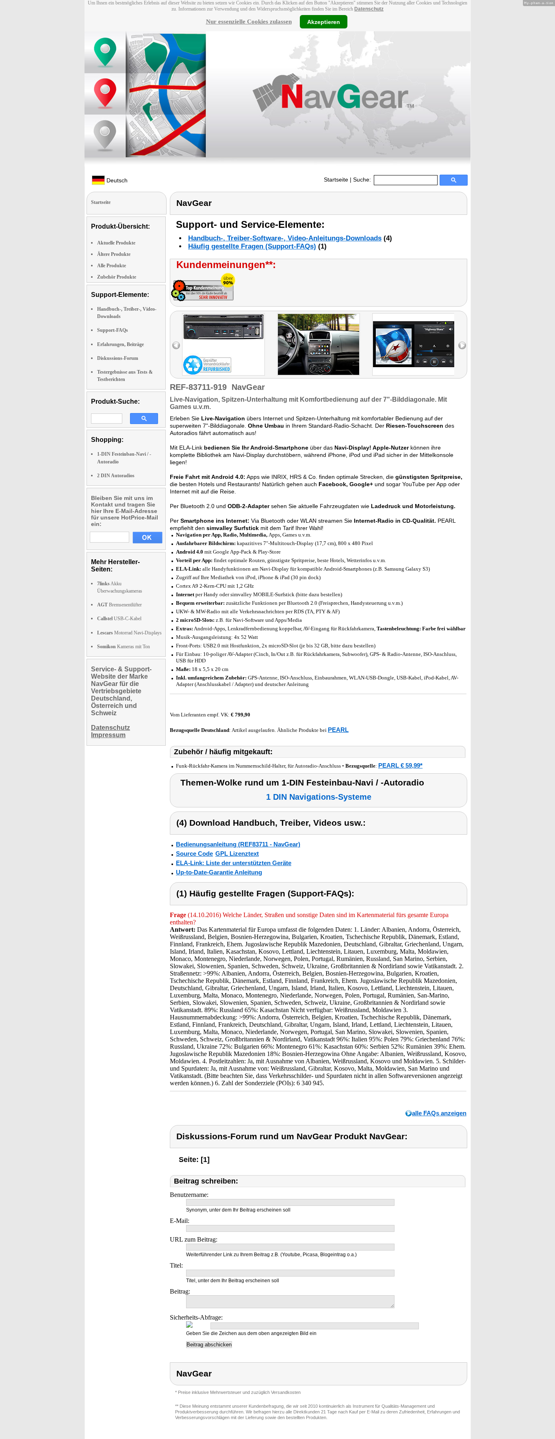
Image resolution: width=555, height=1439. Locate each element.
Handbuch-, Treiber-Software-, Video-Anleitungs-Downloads (285, 238)
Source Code (194, 853)
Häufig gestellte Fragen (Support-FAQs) (252, 246)
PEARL (338, 729)
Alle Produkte (111, 265)
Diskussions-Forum (117, 358)
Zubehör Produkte (116, 277)
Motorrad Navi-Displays (129, 633)
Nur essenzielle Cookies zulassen (249, 21)
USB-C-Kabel (119, 618)
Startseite (336, 179)
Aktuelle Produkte (116, 243)
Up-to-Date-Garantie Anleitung (219, 872)
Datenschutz (369, 9)
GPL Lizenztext (237, 853)
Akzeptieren (323, 21)
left (176, 345)
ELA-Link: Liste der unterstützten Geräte (233, 862)
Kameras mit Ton (123, 646)
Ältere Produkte (113, 254)
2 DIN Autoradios (115, 475)
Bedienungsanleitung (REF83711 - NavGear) (238, 844)
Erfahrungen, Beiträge (120, 344)
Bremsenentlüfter (119, 605)
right (462, 345)
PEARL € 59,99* (400, 765)
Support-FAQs (112, 330)
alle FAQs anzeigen (439, 1113)
